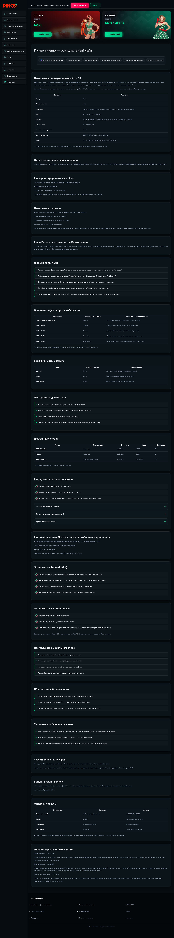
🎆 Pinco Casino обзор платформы (51, 60)
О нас (128, 911)
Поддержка (11, 82)
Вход (95, 5)
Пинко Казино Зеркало (15, 26)
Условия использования (87, 905)
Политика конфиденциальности (41, 905)
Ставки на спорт (12, 76)
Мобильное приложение (15, 51)
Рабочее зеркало (91, 60)
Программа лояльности (86, 918)
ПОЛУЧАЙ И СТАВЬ (42, 34)
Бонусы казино (12, 20)
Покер (9, 57)
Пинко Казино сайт (74, 60)
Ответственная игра (37, 911)
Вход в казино (12, 38)
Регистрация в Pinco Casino (111, 60)
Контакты (129, 918)
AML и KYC (130, 905)
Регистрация (11, 32)
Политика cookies (84, 911)
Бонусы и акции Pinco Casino (157, 60)
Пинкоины (10, 45)
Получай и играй (113, 34)
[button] (170, 926)
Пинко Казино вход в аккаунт (133, 60)
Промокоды (11, 63)
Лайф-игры (10, 70)
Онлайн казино (12, 13)
